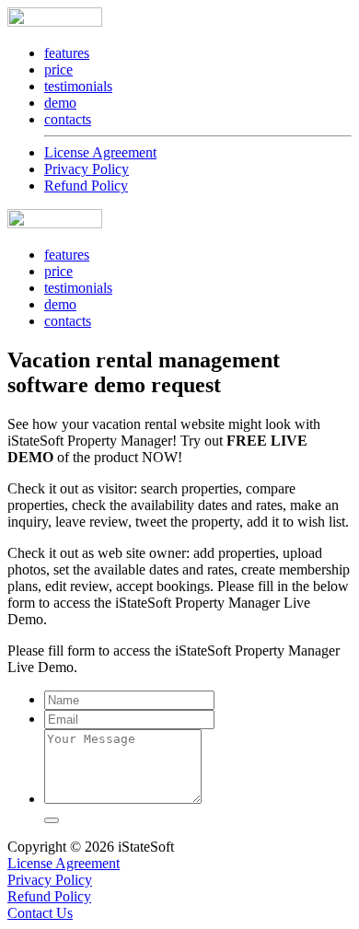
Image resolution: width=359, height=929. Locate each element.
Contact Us (40, 913)
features (66, 53)
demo (60, 102)
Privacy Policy (86, 169)
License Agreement (100, 152)
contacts (67, 119)
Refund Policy (86, 185)
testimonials (78, 86)
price (58, 69)
